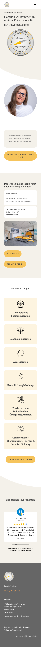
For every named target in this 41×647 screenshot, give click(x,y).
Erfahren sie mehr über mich (20, 155)
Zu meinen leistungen (20, 459)
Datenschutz (31, 636)
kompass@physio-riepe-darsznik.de (16, 616)
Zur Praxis (13, 254)
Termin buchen (15, 264)
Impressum (20, 636)
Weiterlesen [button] (20, 538)
